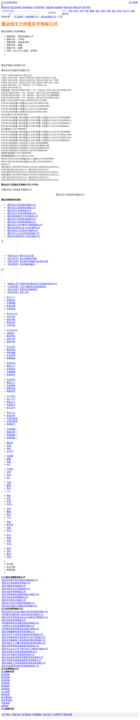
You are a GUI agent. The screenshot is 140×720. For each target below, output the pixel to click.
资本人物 (24, 292)
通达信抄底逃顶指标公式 (14, 620)
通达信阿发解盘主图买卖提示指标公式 (20, 594)
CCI (8, 491)
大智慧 (10, 469)
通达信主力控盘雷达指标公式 (21, 207)
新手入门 (11, 297)
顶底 (103, 11)
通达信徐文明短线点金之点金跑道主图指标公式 (25, 617)
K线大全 (13, 255)
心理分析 (11, 325)
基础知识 (11, 300)
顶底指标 (5, 689)
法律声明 (57, 714)
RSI (8, 477)
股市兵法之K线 (26, 255)
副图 (9, 459)
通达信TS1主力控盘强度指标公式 (23, 233)
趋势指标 (5, 674)
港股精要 (11, 363)
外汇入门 (11, 399)
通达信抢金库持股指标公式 (15, 597)
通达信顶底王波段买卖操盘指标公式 (19, 651)
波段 (97, 11)
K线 (81, 11)
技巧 (9, 535)
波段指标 (5, 680)
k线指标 (5, 706)
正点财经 (18, 17)
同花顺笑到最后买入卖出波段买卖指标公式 (22, 614)
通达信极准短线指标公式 (14, 586)
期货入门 (11, 382)
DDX (9, 543)
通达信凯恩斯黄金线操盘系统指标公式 (20, 646)
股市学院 (86, 7)
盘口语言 (13, 258)
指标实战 (67, 7)
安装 (9, 522)
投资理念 (13, 292)
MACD (126, 11)
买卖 (70, 11)
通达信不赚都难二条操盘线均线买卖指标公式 (24, 640)
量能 (92, 11)
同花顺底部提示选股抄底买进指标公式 (20, 623)
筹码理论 (13, 264)
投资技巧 (11, 374)
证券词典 (11, 309)
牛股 (86, 11)
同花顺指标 (27, 7)
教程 (9, 495)
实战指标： (12, 435)
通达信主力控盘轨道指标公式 (21, 219)
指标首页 (5, 7)
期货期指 (11, 380)
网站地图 (67, 714)
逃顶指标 (5, 686)
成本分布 (11, 339)
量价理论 (11, 336)
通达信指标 (15, 7)
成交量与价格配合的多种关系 (34, 261)
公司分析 (11, 316)
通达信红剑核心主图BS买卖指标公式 (19, 606)
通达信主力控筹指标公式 (19, 210)
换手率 (65, 14)
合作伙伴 (47, 714)
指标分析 (11, 342)
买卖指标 (5, 683)
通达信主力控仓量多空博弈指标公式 (24, 225)
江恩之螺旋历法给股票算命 (33, 286)
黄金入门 (11, 402)
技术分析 (13, 289)
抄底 (108, 11)
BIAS (9, 530)
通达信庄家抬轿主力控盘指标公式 (23, 236)
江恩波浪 (13, 286)
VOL (9, 517)
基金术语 (11, 415)
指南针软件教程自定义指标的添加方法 (38, 284)
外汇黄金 (11, 396)
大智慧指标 (38, 7)
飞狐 (9, 482)
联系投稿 (26, 714)
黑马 (76, 11)
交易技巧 (11, 405)
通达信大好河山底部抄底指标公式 (18, 603)
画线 (9, 485)
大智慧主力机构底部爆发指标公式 (18, 626)
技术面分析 (12, 330)
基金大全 (11, 412)
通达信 (10, 443)
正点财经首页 (10, 2)
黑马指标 (5, 677)
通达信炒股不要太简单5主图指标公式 (20, 580)
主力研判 (11, 355)
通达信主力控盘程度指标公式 (21, 205)
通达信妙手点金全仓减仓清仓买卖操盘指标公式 (25, 611)
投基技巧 (11, 424)
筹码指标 (5, 694)
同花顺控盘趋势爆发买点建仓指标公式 (20, 629)
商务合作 (16, 714)
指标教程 (58, 7)
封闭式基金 (12, 421)
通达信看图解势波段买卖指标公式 (18, 631)
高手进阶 (11, 347)
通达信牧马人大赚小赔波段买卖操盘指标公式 (24, 643)
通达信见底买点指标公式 (14, 600)
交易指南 (11, 303)
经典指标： (12, 438)
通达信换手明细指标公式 (14, 591)
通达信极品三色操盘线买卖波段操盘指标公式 (24, 663)
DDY (9, 557)
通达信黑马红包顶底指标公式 (16, 589)
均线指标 (5, 703)
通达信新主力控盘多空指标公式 (22, 230)
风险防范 (11, 391)
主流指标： (12, 429)
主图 (9, 445)
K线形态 (11, 333)
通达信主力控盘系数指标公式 (21, 213)
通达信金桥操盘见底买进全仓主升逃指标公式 (24, 637)
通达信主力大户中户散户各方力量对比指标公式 (25, 649)
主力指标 (5, 691)
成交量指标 (6, 697)
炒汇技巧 (11, 407)
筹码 (9, 538)
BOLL (9, 504)
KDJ (9, 464)
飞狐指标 (49, 7)
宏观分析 (11, 322)
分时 (9, 472)
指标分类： (12, 432)
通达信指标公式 (48, 17)
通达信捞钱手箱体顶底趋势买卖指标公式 (21, 660)
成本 (114, 11)
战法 (9, 548)
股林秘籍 (11, 358)
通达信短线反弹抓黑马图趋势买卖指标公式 (22, 657)
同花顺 (10, 456)
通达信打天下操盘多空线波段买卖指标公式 (22, 634)
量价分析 (13, 261)
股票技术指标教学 (28, 289)
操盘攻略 (11, 352)
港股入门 (11, 366)
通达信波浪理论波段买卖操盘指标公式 (20, 666)
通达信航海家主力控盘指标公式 (22, 216)
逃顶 (119, 11)
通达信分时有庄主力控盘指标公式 (23, 227)
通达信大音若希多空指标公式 (16, 583)
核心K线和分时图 (28, 258)
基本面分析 (12, 314)
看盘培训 (11, 349)
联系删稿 (37, 714)
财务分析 (11, 319)
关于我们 (6, 714)
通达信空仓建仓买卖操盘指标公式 (18, 654)
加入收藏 (133, 2)
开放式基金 (12, 418)
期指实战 (11, 388)
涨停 (132, 11)
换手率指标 (6, 700)
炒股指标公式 (32, 17)
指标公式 (13, 284)
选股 (9, 461)
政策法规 (11, 306)
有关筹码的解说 (27, 264)
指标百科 (77, 7)
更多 (3, 577)
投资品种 (11, 369)
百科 (9, 509)
